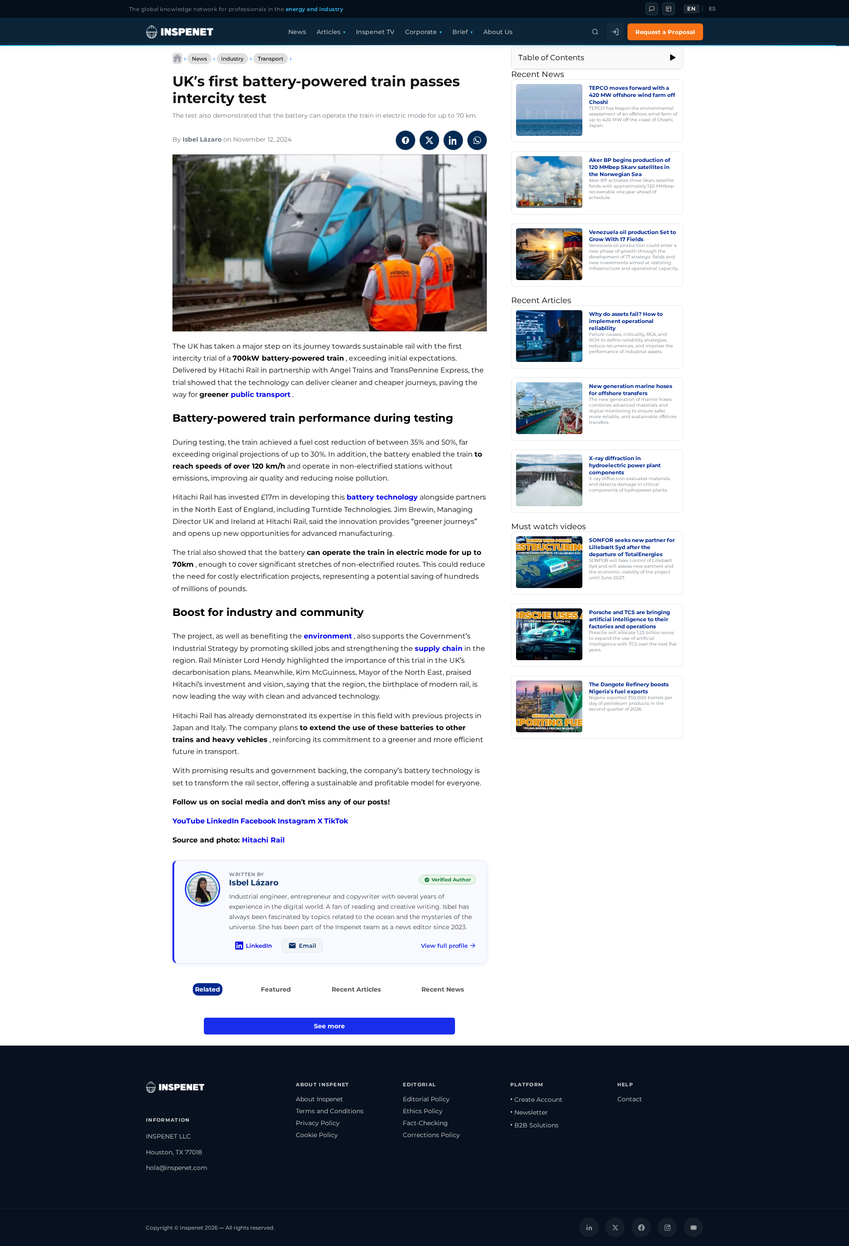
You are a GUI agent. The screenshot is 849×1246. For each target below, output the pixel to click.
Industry (232, 58)
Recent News (442, 989)
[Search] (595, 31)
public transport (261, 394)
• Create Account (536, 1099)
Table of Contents (551, 57)
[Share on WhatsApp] (477, 140)
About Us (497, 31)
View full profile (444, 945)
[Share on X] (429, 140)
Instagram (297, 821)
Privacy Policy (318, 1123)
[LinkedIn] (589, 1227)
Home (177, 58)
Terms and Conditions (329, 1111)
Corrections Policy (431, 1134)
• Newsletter (529, 1112)
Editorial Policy (426, 1099)
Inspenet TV (375, 31)
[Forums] (652, 9)
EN (691, 9)
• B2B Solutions (534, 1125)
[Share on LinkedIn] (453, 140)
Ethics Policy (423, 1111)
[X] (615, 1227)
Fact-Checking (425, 1123)
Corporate (421, 31)
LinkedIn (223, 821)
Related (207, 989)
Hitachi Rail (263, 840)
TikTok (336, 821)
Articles (328, 31)
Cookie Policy (317, 1134)
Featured (276, 989)
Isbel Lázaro (202, 139)
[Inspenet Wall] (668, 9)
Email (307, 945)
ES (712, 9)
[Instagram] (667, 1227)
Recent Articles (356, 989)
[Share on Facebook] (405, 140)
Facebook (258, 821)
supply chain (439, 648)
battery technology (382, 497)
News (297, 31)
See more (329, 1026)
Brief (460, 31)
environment (328, 636)
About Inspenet (319, 1099)
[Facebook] (641, 1227)
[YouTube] (693, 1227)
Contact (629, 1099)
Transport (270, 58)
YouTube (188, 821)
